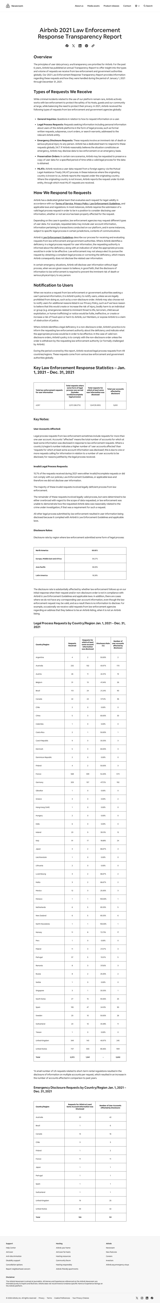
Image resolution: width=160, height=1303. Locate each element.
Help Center (11, 1248)
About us (79, 6)
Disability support (13, 1260)
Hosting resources (63, 1256)
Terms (49, 1298)
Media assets (93, 6)
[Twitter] (137, 1298)
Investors (109, 1260)
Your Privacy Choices (80, 1298)
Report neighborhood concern (18, 1269)
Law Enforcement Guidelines (105, 203)
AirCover (9, 1252)
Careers (109, 1256)
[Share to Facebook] (67, 46)
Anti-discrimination (14, 1256)
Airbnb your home (63, 1248)
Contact (127, 6)
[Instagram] (142, 1298)
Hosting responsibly (64, 1265)
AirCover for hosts (63, 1252)
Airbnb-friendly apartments (67, 1269)
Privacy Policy (81, 203)
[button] (137, 5)
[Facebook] (152, 1298)
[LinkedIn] (147, 1298)
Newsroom (17, 5)
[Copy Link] (93, 46)
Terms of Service (64, 203)
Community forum (63, 1260)
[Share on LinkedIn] (80, 46)
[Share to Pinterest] (87, 46)
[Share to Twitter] (73, 46)
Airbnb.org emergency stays (117, 1265)
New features (111, 1252)
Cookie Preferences (62, 1298)
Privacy (41, 1298)
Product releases (111, 6)
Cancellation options (14, 1265)
